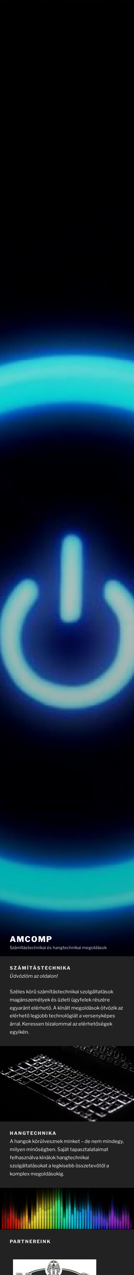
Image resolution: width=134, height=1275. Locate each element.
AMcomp (31, 939)
